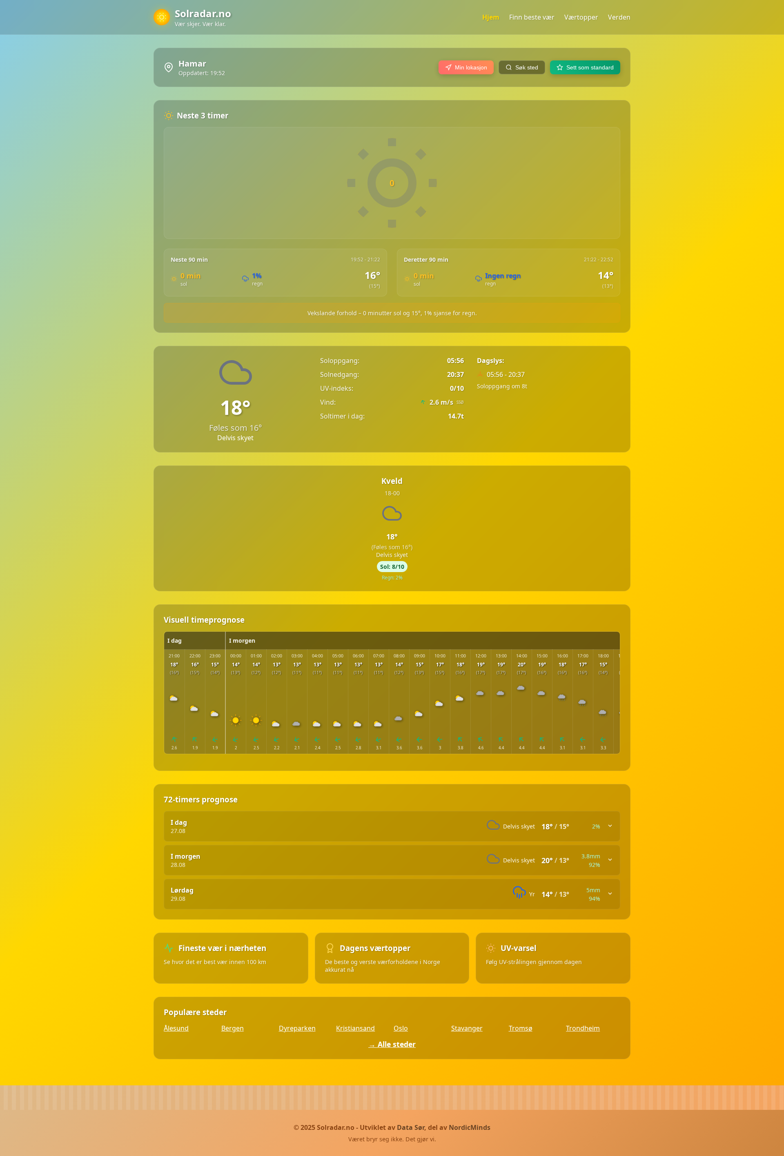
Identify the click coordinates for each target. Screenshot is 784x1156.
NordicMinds (469, 1127)
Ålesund (176, 1028)
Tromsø (520, 1028)
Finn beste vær (532, 17)
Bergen (232, 1028)
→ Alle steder (392, 1044)
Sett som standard (590, 67)
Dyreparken (297, 1028)
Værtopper (581, 17)
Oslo (401, 1028)
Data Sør (410, 1127)
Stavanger (467, 1028)
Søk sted (526, 67)
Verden (619, 17)
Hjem (490, 17)
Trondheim (583, 1028)
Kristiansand (355, 1028)
